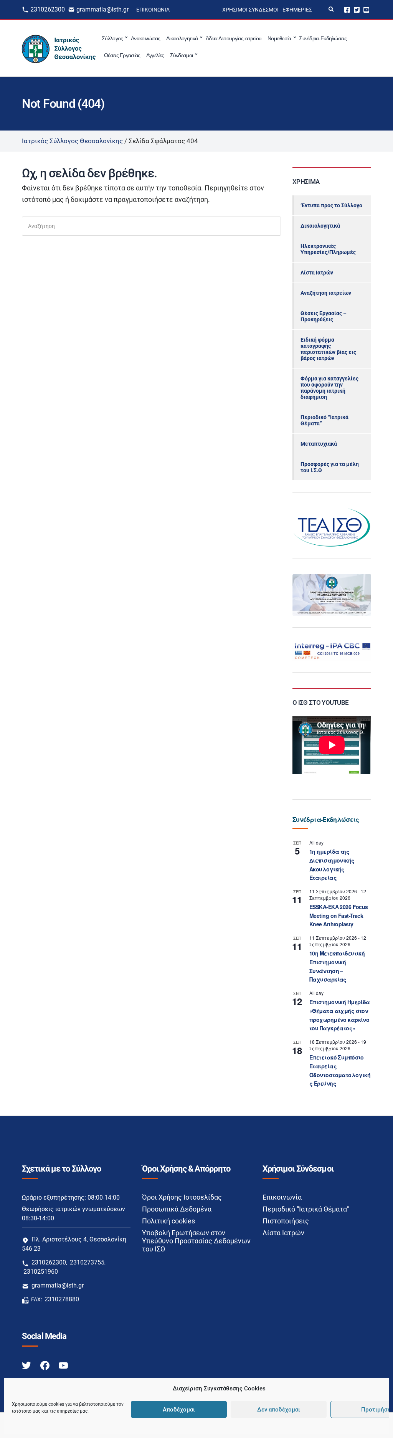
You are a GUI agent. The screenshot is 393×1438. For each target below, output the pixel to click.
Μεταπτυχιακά (319, 444)
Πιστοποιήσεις (286, 1221)
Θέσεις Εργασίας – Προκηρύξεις (324, 316)
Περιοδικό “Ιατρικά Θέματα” (324, 420)
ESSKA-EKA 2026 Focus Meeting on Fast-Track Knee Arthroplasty (338, 915)
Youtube (366, 9)
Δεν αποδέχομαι (278, 1409)
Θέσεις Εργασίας (122, 55)
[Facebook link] (45, 1365)
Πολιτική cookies (168, 1221)
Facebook (347, 9)
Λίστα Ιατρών (317, 272)
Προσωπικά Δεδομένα (176, 1209)
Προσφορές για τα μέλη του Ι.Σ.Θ (330, 467)
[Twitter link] (27, 1365)
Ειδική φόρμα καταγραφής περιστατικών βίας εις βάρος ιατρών (328, 349)
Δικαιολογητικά (182, 38)
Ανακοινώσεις (145, 38)
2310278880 (62, 1299)
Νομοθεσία (279, 38)
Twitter (356, 9)
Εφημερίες (297, 10)
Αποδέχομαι (179, 1409)
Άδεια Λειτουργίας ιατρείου (234, 38)
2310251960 (40, 1271)
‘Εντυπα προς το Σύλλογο (331, 205)
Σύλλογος (112, 38)
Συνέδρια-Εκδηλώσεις (323, 38)
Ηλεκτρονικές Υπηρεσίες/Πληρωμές (328, 249)
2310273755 (87, 1262)
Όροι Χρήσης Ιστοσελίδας (182, 1197)
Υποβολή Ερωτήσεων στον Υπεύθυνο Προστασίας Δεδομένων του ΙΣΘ (196, 1241)
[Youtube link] (63, 1365)
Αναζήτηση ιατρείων (326, 293)
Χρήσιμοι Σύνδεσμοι (250, 10)
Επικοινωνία (153, 10)
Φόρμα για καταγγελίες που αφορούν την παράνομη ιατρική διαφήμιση (329, 387)
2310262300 (47, 9)
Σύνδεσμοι (181, 55)
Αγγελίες (155, 55)
